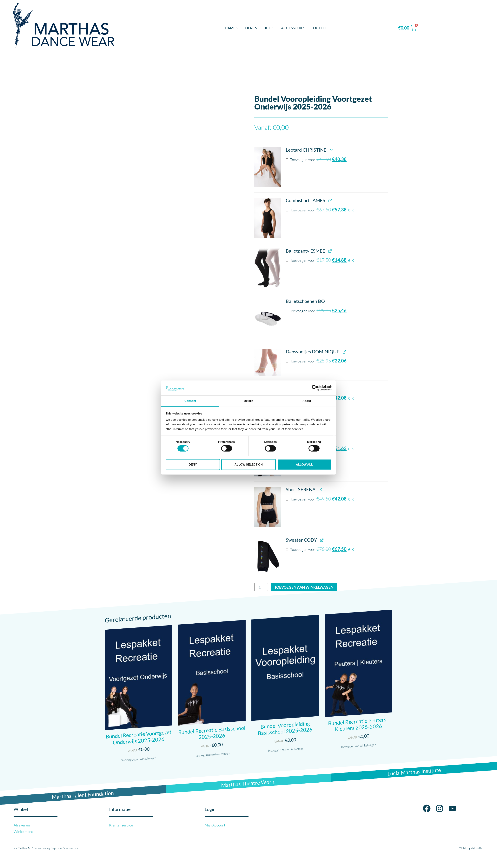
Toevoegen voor (318, 159)
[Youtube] (452, 808)
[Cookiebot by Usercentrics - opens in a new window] (315, 388)
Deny (193, 464)
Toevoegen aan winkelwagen (303, 587)
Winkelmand (23, 831)
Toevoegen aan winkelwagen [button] (138, 759)
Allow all (304, 464)
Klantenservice (121, 825)
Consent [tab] (190, 400)
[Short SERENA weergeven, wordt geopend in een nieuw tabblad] (320, 489)
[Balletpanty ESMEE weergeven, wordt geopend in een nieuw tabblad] (329, 251)
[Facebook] (426, 808)
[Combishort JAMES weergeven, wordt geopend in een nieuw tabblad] (329, 200)
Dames (231, 28)
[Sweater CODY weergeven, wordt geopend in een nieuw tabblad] (321, 540)
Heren (251, 28)
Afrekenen (22, 825)
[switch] (226, 448)
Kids (269, 28)
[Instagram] (439, 808)
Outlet (320, 28)
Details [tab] (248, 400)
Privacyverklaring (40, 848)
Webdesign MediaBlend (472, 848)
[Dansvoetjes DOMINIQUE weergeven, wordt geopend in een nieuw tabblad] (344, 351)
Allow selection (249, 464)
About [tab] (306, 400)
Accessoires (293, 28)
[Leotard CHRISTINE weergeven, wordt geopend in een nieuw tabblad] (331, 150)
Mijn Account (215, 825)
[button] (267, 167)
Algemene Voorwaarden (65, 848)
